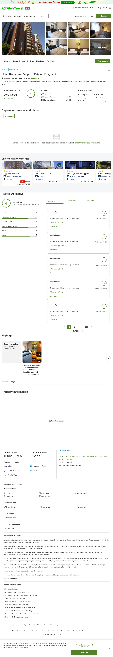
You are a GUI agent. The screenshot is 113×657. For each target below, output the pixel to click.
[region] (56, 648)
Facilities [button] (50, 61)
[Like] (103, 69)
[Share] (109, 69)
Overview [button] (7, 61)
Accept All (84, 652)
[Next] (108, 358)
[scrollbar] (56, 174)
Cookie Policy (23, 647)
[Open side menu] (109, 8)
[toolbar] (53, 16)
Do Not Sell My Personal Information (55, 635)
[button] (12, 8)
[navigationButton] (65, 327)
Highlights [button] (40, 61)
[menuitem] (81, 8)
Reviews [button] (30, 61)
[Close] (109, 648)
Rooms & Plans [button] (19, 61)
